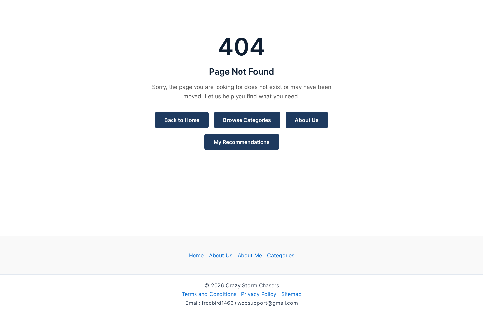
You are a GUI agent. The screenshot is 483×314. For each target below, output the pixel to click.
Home (196, 255)
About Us (307, 120)
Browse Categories (247, 120)
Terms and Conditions (209, 294)
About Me (250, 255)
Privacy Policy (258, 294)
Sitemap (291, 294)
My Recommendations (242, 142)
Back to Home (181, 120)
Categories (280, 255)
